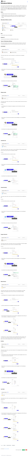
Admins (4, 445)
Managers (13, 445)
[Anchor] (3, 12)
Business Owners (9, 445)
